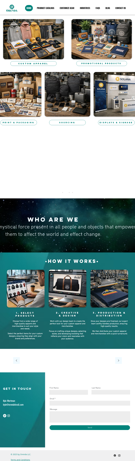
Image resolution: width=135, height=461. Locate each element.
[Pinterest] (4, 415)
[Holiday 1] (69, 192)
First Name (54, 388)
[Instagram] (8, 415)
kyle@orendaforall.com (13, 404)
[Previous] (16, 360)
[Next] (118, 360)
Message (53, 409)
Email (52, 399)
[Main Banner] (72, 192)
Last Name (96, 388)
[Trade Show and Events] (62, 192)
